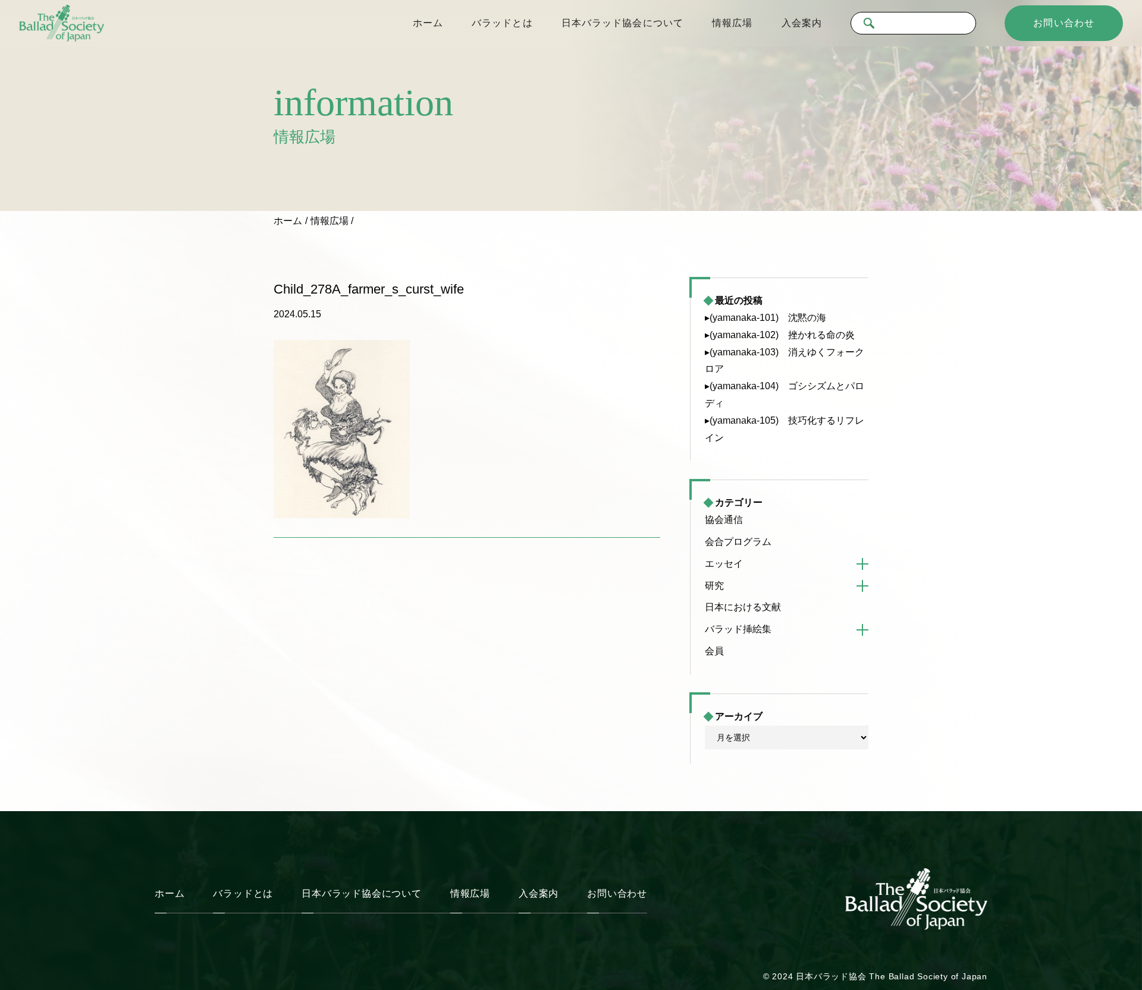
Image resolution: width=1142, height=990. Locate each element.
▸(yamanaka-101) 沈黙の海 (765, 318)
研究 (714, 586)
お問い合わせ (1063, 23)
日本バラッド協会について (622, 23)
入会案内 (802, 23)
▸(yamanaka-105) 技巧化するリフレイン (784, 429)
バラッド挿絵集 (738, 629)
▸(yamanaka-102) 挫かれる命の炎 (780, 335)
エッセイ (724, 564)
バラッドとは (502, 23)
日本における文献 (743, 607)
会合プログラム (738, 542)
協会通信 (724, 520)
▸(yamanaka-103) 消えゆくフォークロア (784, 360)
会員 (714, 651)
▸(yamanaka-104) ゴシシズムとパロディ (784, 394)
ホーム (428, 23)
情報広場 (732, 23)
